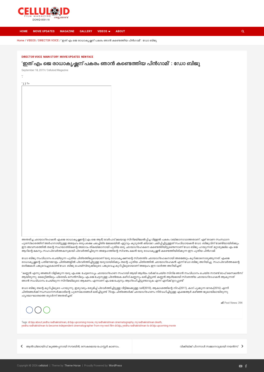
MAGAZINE (67, 31)
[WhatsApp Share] (46, 310)
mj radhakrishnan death (148, 322)
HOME (24, 31)
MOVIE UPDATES (44, 31)
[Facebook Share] (29, 310)
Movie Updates (70, 56)
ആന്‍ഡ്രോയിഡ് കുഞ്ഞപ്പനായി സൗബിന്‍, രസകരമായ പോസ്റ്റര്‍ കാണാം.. (73, 346)
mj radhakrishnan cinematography (114, 322)
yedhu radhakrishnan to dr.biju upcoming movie (149, 325)
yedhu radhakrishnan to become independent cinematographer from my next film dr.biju (71, 325)
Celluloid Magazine (57, 70)
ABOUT (120, 31)
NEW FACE (87, 56)
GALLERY (86, 31)
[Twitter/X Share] (38, 310)
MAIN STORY (51, 56)
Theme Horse (72, 365)
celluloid (43, 365)
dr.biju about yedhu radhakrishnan (47, 322)
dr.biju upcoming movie (81, 322)
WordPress (115, 365)
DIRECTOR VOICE (32, 56)
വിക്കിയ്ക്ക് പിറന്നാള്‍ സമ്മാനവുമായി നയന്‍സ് (209, 346)
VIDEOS (102, 31)
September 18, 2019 (33, 70)
